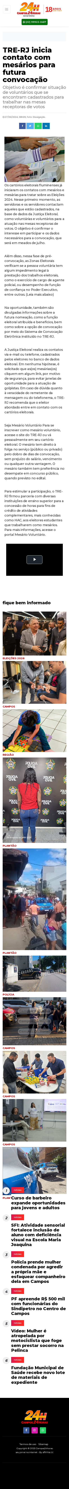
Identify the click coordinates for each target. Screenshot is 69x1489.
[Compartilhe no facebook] (22, 126)
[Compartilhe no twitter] (30, 126)
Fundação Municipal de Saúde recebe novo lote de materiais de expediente (38, 1375)
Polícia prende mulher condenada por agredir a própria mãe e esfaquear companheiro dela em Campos (38, 1271)
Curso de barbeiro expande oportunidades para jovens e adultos (38, 1202)
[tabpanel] (34, 733)
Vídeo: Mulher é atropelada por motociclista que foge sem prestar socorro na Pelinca (37, 1340)
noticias (17, 1190)
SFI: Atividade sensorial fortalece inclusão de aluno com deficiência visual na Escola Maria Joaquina (38, 1235)
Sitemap (43, 1444)
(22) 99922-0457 (35, 21)
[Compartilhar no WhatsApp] (38, 126)
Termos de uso (27, 1444)
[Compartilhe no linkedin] (46, 126)
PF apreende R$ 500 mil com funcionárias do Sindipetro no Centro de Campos (38, 1306)
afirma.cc (48, 1452)
